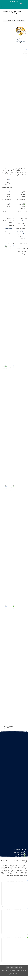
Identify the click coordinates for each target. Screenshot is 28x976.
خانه (25, 11)
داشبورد (24, 970)
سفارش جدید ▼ (19, 970)
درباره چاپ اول (21, 233)
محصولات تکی (12, 970)
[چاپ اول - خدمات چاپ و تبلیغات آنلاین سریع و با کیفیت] (14, 6)
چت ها (7, 971)
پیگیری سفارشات (13, 971)
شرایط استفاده (8, 228)
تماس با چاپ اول (20, 231)
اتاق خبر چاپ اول (20, 220)
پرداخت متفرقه (5, 970)
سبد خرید (19, 971)
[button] (26, 6)
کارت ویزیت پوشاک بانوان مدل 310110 (20, 40)
